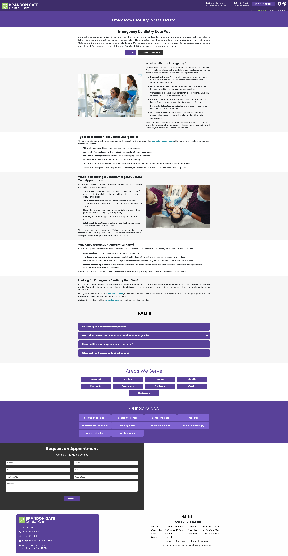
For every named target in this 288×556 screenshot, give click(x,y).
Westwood (96, 379)
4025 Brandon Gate (216, 4)
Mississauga (144, 393)
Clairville (192, 379)
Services (262, 10)
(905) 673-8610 (30, 536)
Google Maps (112, 300)
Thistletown (160, 386)
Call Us (131, 52)
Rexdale (128, 379)
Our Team (181, 541)
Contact (282, 10)
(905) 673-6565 (242, 4)
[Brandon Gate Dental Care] (20, 6)
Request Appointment (263, 4)
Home (168, 541)
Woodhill (192, 386)
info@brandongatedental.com (38, 540)
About (251, 10)
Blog (272, 10)
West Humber (96, 386)
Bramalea (160, 379)
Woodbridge (128, 386)
